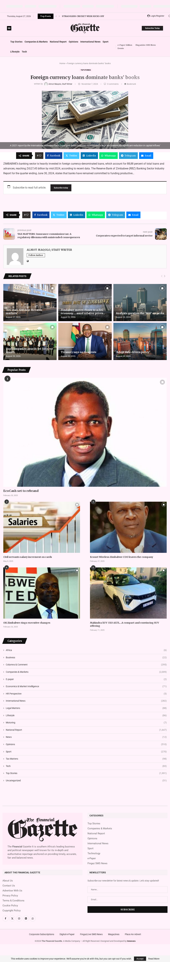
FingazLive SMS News (145, 45)
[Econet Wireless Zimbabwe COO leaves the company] (128, 527)
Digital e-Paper (67, 934)
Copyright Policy (11, 910)
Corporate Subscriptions (41, 934)
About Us (7, 880)
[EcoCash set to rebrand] (85, 432)
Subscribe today (61, 188)
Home (62, 63)
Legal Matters (86, 708)
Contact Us (8, 885)
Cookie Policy (10, 905)
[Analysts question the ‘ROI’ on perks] (140, 302)
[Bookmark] (52, 288)
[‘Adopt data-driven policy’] (140, 341)
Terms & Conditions (13, 900)
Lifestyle (15, 51)
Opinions (73, 41)
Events (121, 48)
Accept (140, 958)
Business (86, 657)
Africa (86, 650)
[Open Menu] (9, 28)
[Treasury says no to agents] (85, 341)
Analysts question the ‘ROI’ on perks (140, 313)
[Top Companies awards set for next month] (30, 341)
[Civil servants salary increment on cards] (41, 527)
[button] (56, 16)
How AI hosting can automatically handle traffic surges (96, 18)
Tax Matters (86, 758)
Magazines (113, 934)
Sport (105, 41)
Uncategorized (86, 780)
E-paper (86, 679)
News (86, 737)
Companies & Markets (36, 41)
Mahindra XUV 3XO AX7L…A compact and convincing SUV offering (124, 624)
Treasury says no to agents (78, 352)
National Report (58, 41)
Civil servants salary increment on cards (27, 556)
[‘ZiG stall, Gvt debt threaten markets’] (30, 302)
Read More (153, 959)
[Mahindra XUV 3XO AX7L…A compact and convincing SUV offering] (128, 593)
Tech (24, 51)
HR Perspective (86, 693)
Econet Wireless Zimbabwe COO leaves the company (121, 556)
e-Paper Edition (125, 45)
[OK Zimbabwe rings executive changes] (41, 593)
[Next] (165, 276)
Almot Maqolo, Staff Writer (60, 84)
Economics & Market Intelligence (86, 686)
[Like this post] (40, 155)
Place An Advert (133, 934)
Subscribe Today (152, 28)
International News (90, 41)
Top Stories (16, 41)
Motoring (86, 722)
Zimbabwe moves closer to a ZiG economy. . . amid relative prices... (83, 311)
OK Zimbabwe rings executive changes (26, 622)
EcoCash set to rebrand (21, 491)
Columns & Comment (86, 664)
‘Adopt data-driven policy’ (133, 352)
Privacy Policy (10, 895)
